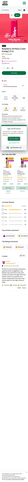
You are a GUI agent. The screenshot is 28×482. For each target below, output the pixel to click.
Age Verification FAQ (14, 142)
